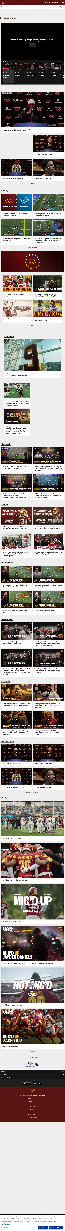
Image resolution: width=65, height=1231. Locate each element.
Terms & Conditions (32, 1098)
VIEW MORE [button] (32, 183)
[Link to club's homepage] (3, 2)
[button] (32, 45)
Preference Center (32, 1117)
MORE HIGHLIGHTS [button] (32, 247)
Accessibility (32, 1104)
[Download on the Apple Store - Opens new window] (27, 1083)
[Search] (60, 3)
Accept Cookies (43, 1227)
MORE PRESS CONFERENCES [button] (32, 792)
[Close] (62, 1217)
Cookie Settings (32, 1114)
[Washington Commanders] (32, 1091)
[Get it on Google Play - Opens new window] (37, 1084)
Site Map (32, 1106)
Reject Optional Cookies (56, 1227)
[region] (32, 1222)
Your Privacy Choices (32, 1111)
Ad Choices (32, 1109)
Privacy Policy (32, 1101)
